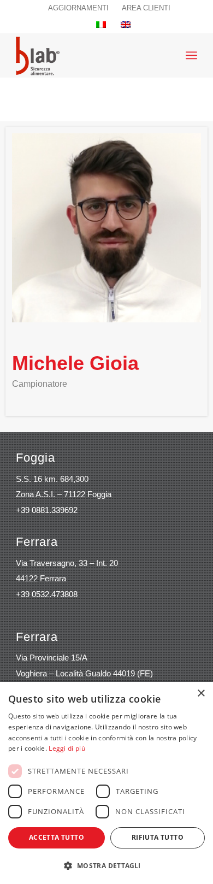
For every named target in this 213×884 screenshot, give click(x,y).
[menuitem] (79, 8)
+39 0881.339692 (47, 510)
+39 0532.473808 (47, 594)
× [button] (201, 693)
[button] (106, 865)
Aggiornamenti (78, 8)
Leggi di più (67, 748)
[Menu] (191, 55)
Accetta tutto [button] (56, 837)
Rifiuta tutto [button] (158, 837)
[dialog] (106, 783)
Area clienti (146, 8)
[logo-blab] (38, 55)
